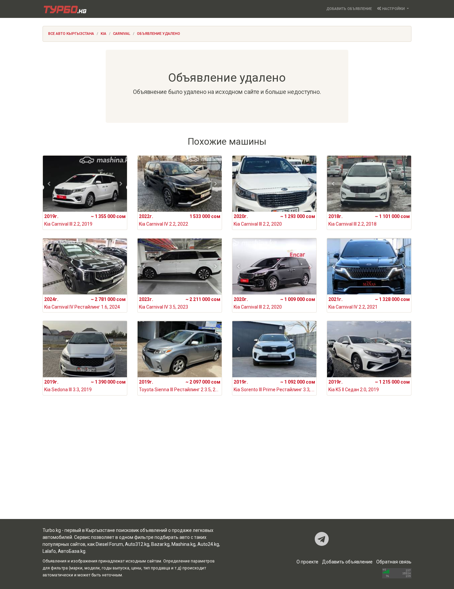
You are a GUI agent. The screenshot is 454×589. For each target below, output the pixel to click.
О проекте (307, 561)
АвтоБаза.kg (71, 551)
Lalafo (49, 551)
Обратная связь (393, 561)
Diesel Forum (109, 544)
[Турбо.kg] (64, 9)
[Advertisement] (227, 465)
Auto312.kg (137, 544)
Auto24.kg (208, 544)
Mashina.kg (183, 544)
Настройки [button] (393, 9)
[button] (49, 184)
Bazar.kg (160, 544)
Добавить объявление (349, 9)
